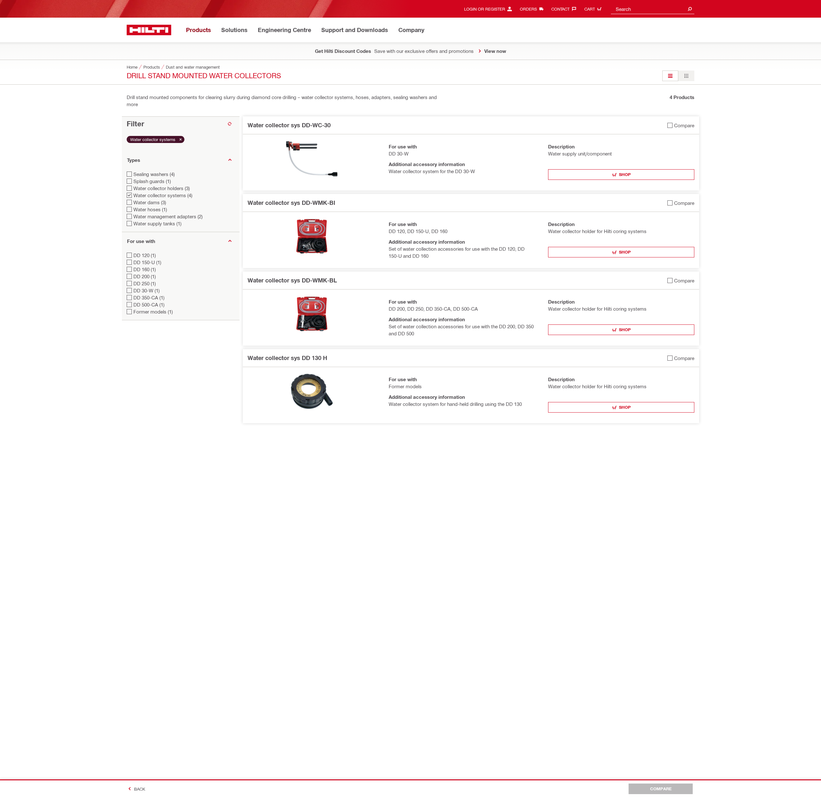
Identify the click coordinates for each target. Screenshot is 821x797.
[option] (670, 76)
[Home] (149, 30)
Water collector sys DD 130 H (287, 357)
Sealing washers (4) (154, 174)
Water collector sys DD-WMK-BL (292, 280)
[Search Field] (690, 9)
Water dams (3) (149, 202)
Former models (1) (153, 312)
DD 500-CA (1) (149, 304)
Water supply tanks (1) (157, 223)
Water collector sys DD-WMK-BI (291, 202)
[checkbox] (680, 125)
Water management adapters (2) (168, 216)
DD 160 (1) (144, 269)
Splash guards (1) (152, 181)
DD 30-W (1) (146, 290)
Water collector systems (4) (162, 195)
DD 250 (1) (144, 283)
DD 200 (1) (144, 276)
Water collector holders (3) (161, 188)
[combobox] (652, 9)
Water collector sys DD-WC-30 (289, 125)
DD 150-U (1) (147, 262)
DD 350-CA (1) (149, 297)
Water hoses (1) (150, 209)
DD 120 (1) (144, 255)
